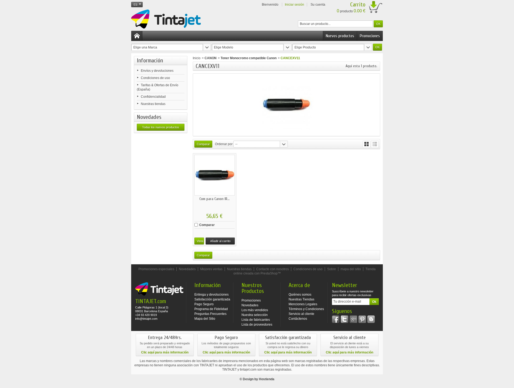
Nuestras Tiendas (301, 299)
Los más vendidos (254, 310)
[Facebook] (335, 319)
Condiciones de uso (155, 78)
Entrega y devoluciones (211, 294)
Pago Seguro (204, 304)
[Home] (136, 36)
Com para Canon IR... (214, 199)
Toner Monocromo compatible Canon (249, 58)
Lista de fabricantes (255, 320)
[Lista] (375, 144)
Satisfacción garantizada (212, 299)
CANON (211, 58)
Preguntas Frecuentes (210, 314)
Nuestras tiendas (153, 104)
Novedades (149, 117)
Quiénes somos (300, 294)
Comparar (207, 225)
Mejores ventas (211, 269)
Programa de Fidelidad (211, 309)
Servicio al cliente (301, 314)
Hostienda (266, 379)
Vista (200, 241)
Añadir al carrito (220, 241)
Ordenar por (224, 144)
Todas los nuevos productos (160, 127)
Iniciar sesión (294, 4)
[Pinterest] (362, 319)
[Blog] (371, 319)
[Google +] (353, 319)
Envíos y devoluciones (157, 71)
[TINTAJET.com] (166, 19)
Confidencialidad (153, 97)
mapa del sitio (351, 269)
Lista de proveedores (256, 324)
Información (150, 60)
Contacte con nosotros (272, 269)
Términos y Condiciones (306, 309)
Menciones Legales (303, 304)
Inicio (197, 58)
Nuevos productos (340, 35)
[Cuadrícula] (366, 144)
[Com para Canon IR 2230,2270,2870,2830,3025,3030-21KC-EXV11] (214, 175)
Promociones (370, 35)
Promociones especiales (156, 269)
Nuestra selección (254, 315)
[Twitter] (344, 319)
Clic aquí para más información (164, 352)
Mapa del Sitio (204, 319)
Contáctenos (298, 319)
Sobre (331, 269)
